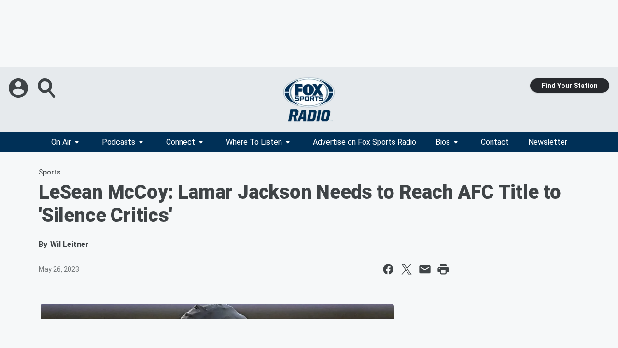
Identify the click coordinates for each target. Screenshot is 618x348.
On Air (61, 141)
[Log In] (19, 88)
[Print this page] (443, 269)
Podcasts (118, 141)
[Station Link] (309, 99)
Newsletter (547, 141)
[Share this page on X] (406, 269)
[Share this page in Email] (425, 269)
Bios (442, 141)
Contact (495, 141)
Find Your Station (570, 85)
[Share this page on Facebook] (388, 269)
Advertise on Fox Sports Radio (364, 141)
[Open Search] (47, 88)
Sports (50, 172)
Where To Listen (254, 141)
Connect (180, 141)
